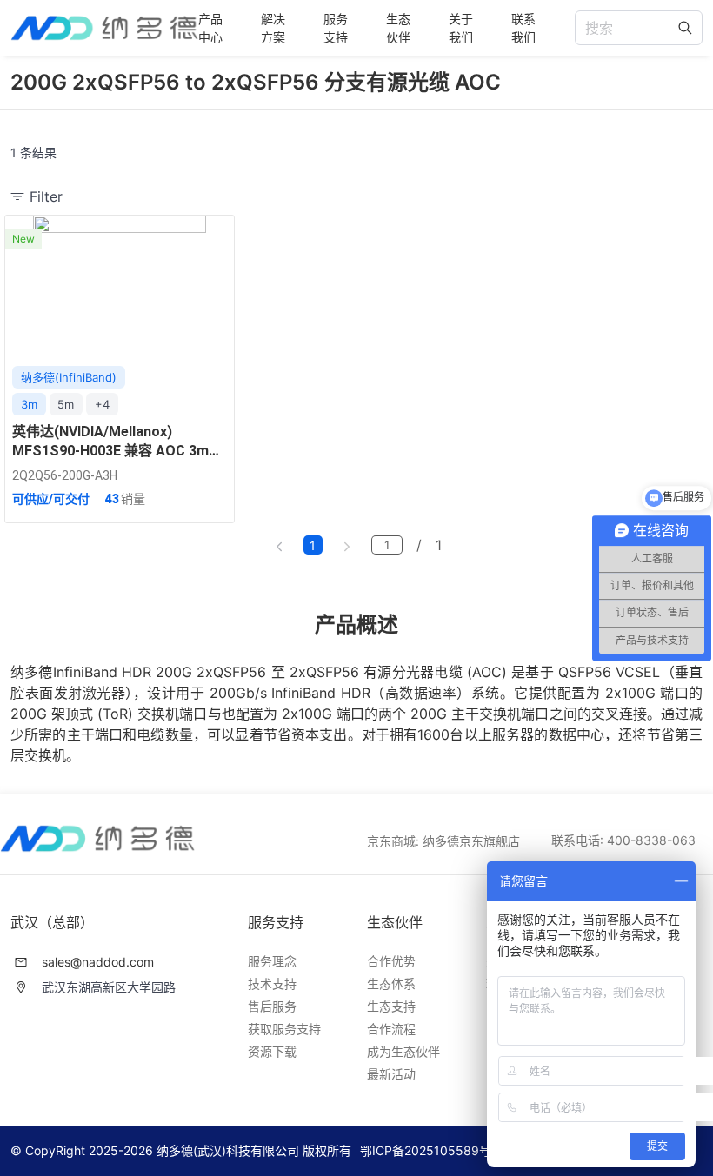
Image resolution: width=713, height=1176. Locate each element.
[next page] (347, 545)
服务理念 (272, 960)
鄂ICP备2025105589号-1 (431, 1150)
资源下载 (272, 1051)
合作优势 (391, 960)
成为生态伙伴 (403, 1051)
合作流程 (391, 1028)
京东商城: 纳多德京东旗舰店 (443, 841)
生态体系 (391, 983)
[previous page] (279, 545)
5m (65, 404)
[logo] (104, 28)
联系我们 (523, 27)
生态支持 (391, 1006)
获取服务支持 (284, 1028)
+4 (102, 404)
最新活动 (391, 1073)
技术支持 (272, 983)
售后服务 (272, 1006)
